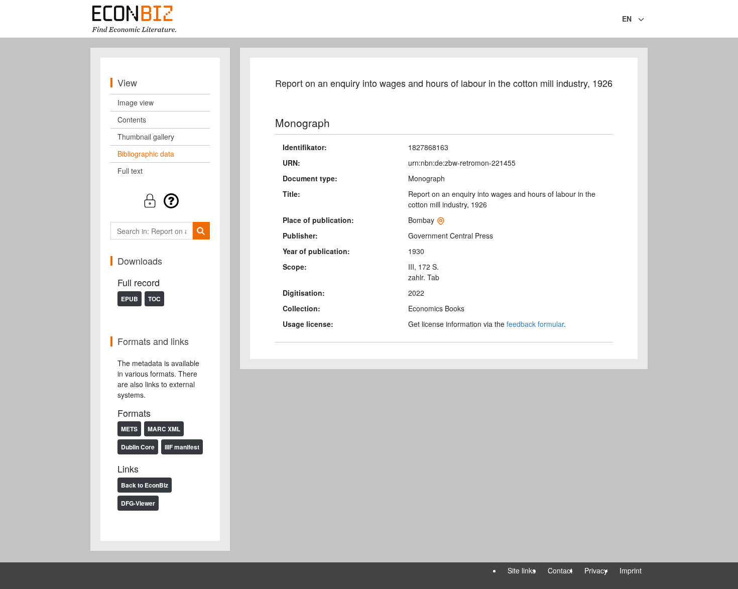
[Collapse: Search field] (647, 20)
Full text (130, 171)
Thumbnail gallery (145, 137)
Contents (131, 119)
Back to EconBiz (144, 485)
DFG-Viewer (138, 503)
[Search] (201, 230)
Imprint (631, 570)
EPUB (129, 298)
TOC (154, 298)
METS (129, 428)
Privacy (595, 570)
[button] (160, 200)
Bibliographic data (145, 154)
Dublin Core (138, 446)
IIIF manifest (182, 446)
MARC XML (164, 428)
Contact (560, 570)
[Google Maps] (440, 220)
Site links (522, 570)
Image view (135, 102)
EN (627, 19)
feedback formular (535, 324)
